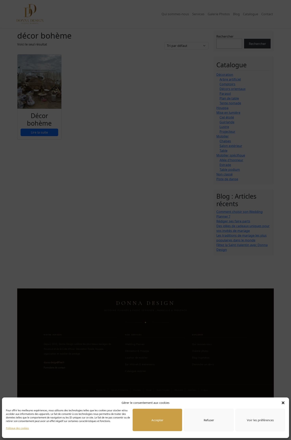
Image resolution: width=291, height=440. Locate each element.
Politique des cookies (17, 428)
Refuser (209, 420)
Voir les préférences (260, 420)
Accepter (157, 420)
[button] (283, 403)
